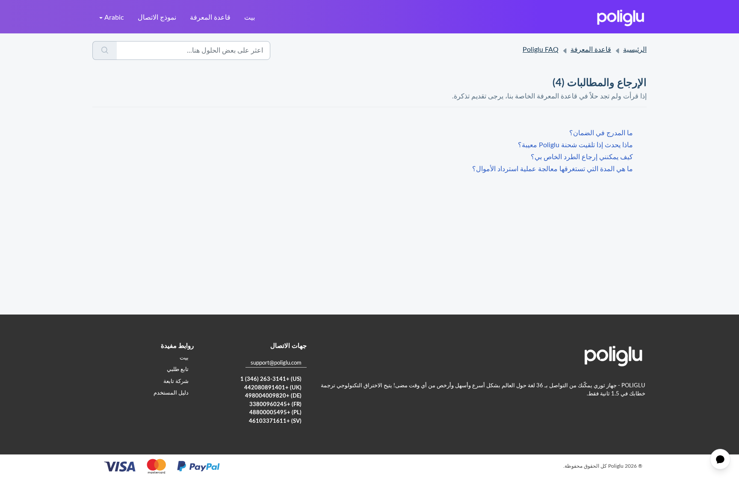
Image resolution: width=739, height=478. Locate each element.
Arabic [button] (114, 17)
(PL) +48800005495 (275, 413)
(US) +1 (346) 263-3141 (271, 379)
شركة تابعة (176, 381)
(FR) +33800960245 (275, 404)
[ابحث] (104, 50)
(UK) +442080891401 (273, 388)
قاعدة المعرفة (210, 17)
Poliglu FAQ (541, 49)
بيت (249, 17)
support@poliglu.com (276, 363)
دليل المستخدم (171, 393)
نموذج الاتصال (157, 17)
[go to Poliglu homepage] (620, 17)
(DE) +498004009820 (273, 396)
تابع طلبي (178, 369)
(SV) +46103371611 (275, 421)
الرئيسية (635, 49)
